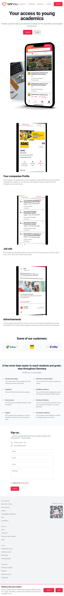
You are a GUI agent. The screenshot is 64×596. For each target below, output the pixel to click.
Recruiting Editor (6, 558)
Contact (58, 4)
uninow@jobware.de (20, 445)
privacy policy (25, 483)
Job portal (4, 533)
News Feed (4, 555)
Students (4, 571)
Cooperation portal (6, 548)
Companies (4, 577)
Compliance (4, 520)
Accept (49, 590)
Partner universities (7, 567)
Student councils (6, 574)
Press (3, 539)
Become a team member (8, 536)
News (3, 529)
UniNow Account (6, 552)
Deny (59, 590)
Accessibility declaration (8, 514)
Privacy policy (5, 507)
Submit (15, 488)
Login (37, 32)
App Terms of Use (6, 504)
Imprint (3, 510)
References (32, 4)
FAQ (2, 517)
